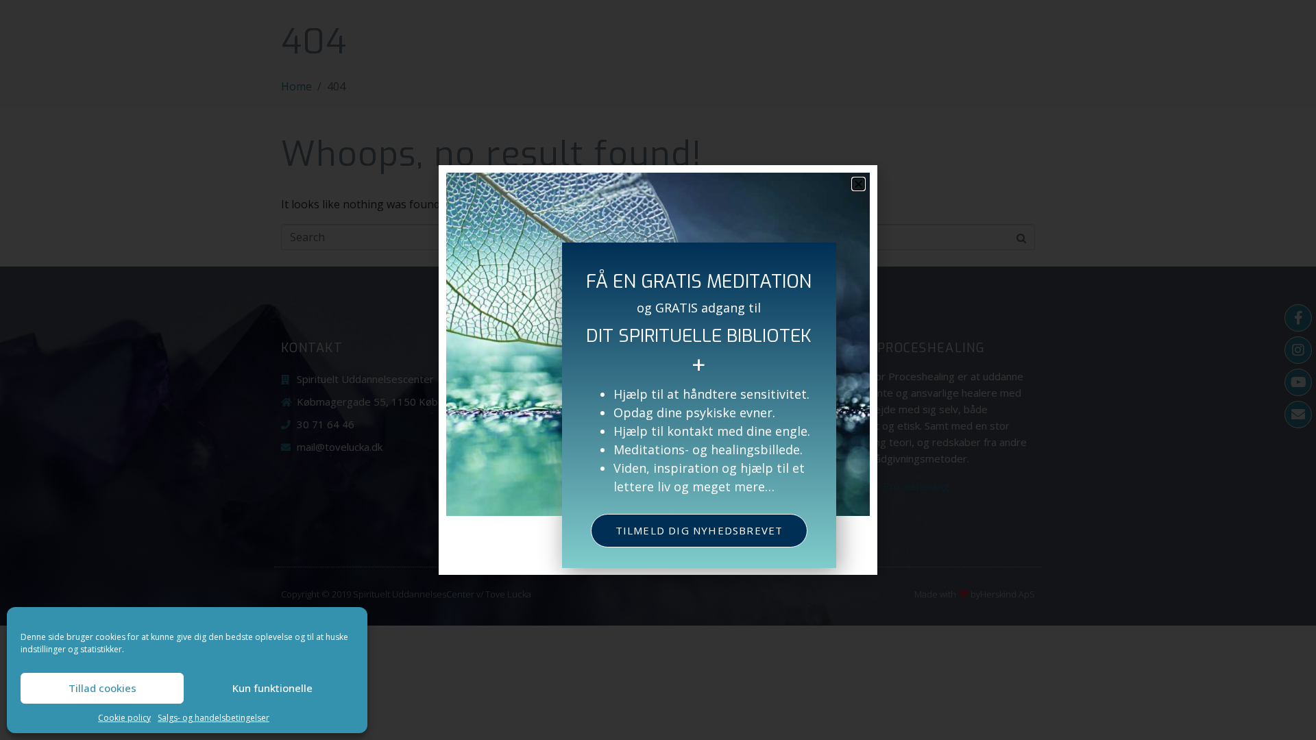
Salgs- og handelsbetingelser (213, 718)
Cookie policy (124, 718)
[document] (658, 370)
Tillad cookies (102, 688)
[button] (858, 184)
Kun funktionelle (272, 688)
